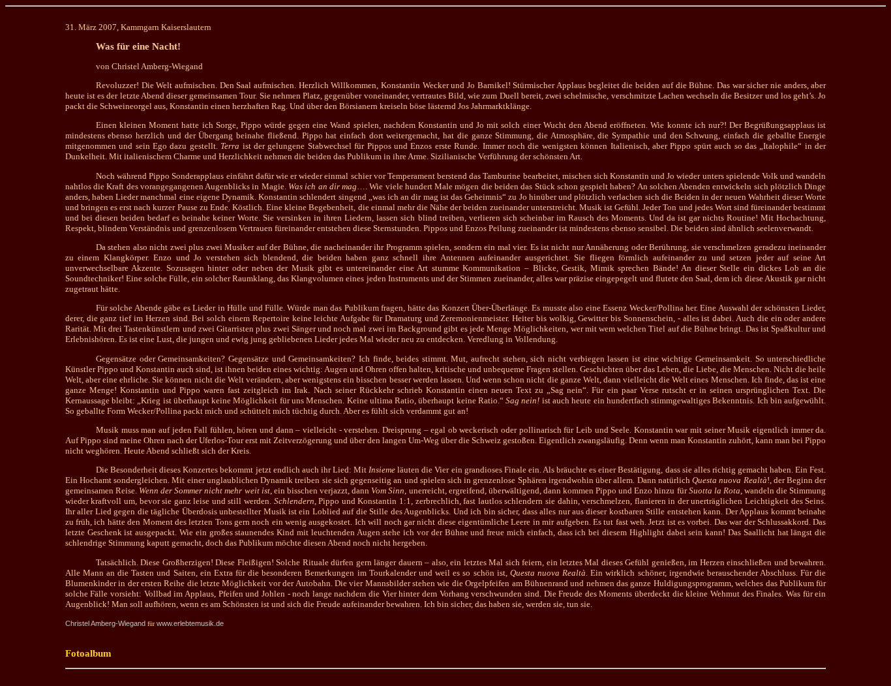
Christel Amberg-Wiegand (105, 623)
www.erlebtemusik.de (190, 623)
